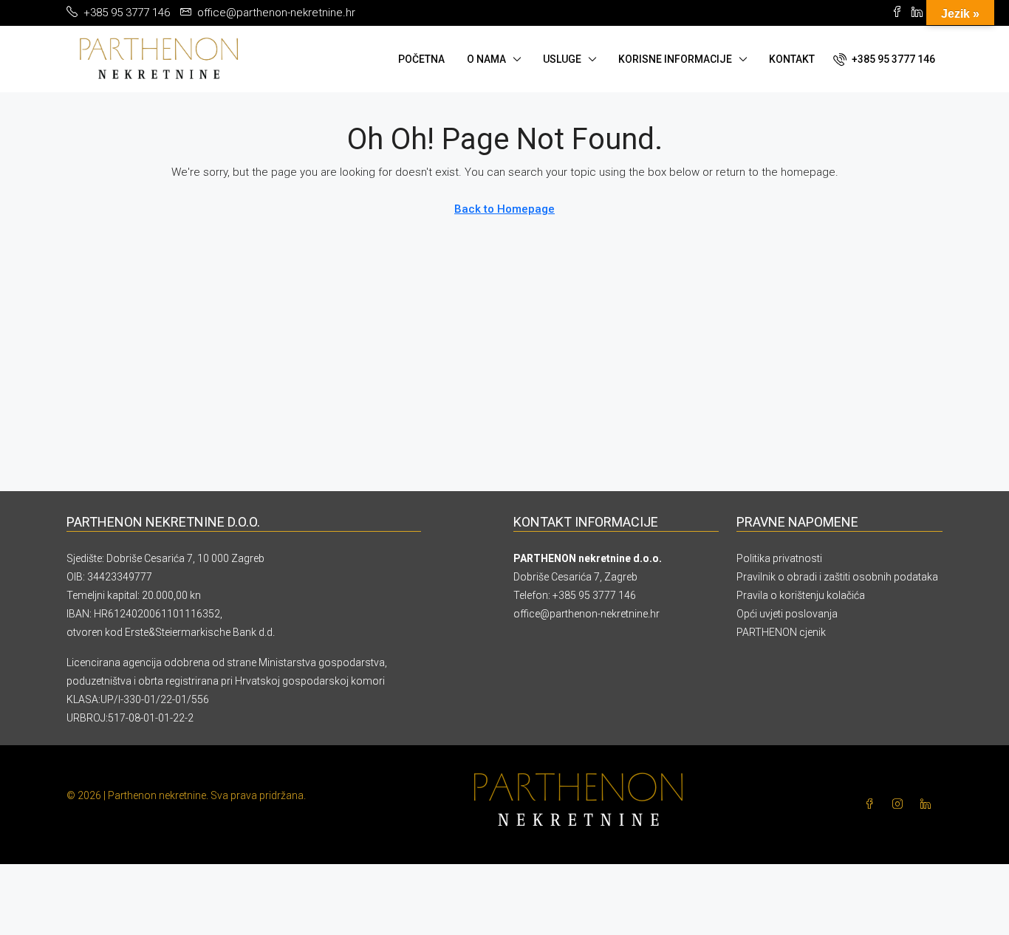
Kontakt (792, 59)
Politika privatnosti (779, 558)
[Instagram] (900, 804)
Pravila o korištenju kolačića (800, 595)
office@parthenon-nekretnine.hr (586, 614)
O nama (486, 59)
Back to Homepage (504, 209)
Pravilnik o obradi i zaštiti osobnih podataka (837, 577)
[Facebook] (872, 804)
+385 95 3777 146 (594, 595)
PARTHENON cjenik (781, 632)
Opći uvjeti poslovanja (787, 614)
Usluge (562, 59)
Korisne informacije (675, 59)
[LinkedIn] (928, 804)
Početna (421, 59)
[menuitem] (884, 59)
